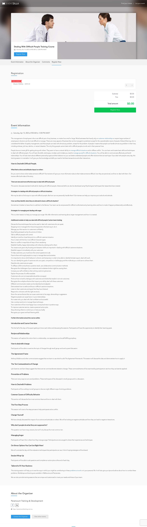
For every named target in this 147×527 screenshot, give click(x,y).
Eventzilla (10, 3)
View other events (40, 516)
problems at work (75, 470)
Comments (46, 62)
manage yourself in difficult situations (84, 153)
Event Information (17, 62)
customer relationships (105, 138)
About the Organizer (33, 62)
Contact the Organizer (21, 516)
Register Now (20, 54)
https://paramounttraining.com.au (22, 509)
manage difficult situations (78, 150)
